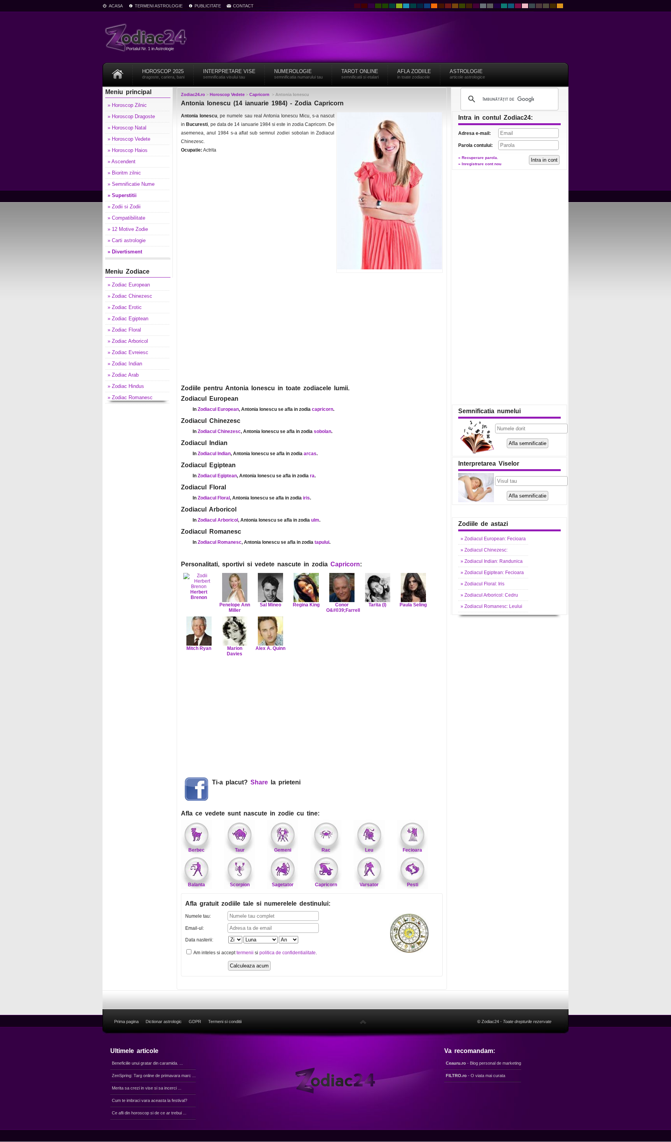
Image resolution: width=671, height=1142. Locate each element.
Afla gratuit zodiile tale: (257, 903)
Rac (326, 850)
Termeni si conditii (225, 1021)
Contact (243, 5)
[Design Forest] (462, 5)
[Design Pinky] (518, 5)
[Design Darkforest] (378, 5)
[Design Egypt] (539, 5)
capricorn (322, 409)
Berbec (196, 850)
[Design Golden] (553, 5)
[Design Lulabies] (525, 5)
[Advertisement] (312, 327)
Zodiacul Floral (214, 498)
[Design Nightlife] (497, 5)
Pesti (412, 884)
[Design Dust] (546, 5)
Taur (240, 850)
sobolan (322, 431)
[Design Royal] (420, 5)
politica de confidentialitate (287, 952)
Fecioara (412, 850)
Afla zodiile (414, 73)
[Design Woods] (385, 5)
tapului (322, 542)
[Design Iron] (532, 5)
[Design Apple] (399, 5)
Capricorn (345, 564)
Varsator (369, 884)
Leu (369, 850)
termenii (245, 952)
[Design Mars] (441, 5)
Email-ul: (194, 928)
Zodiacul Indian (214, 453)
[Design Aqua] (406, 5)
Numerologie (298, 73)
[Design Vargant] (448, 5)
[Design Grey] (490, 5)
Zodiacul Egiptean (217, 475)
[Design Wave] (504, 5)
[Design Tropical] (413, 5)
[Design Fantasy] (476, 5)
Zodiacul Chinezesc (219, 431)
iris (306, 498)
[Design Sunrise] (560, 5)
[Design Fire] (434, 5)
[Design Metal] (483, 5)
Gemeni (282, 850)
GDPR (195, 1021)
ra (312, 475)
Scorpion (240, 884)
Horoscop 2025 (163, 73)
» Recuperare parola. (478, 157)
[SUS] (363, 1021)
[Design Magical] (371, 5)
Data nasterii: (199, 940)
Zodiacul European (218, 409)
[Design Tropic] (392, 5)
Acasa (116, 5)
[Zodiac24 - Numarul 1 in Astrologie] (147, 37)
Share (259, 782)
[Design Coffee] (469, 5)
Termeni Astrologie (159, 5)
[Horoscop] (117, 71)
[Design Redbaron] (364, 5)
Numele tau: (198, 916)
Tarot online (360, 73)
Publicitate (208, 5)
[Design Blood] (357, 5)
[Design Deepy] (427, 5)
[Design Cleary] (511, 5)
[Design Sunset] (455, 5)
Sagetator (283, 884)
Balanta (196, 884)
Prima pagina (126, 1021)
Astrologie (467, 73)
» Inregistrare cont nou (479, 164)
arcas (310, 453)
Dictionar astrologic (164, 1021)
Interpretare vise (229, 73)
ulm (315, 520)
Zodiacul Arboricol (218, 520)
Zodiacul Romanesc (220, 542)
